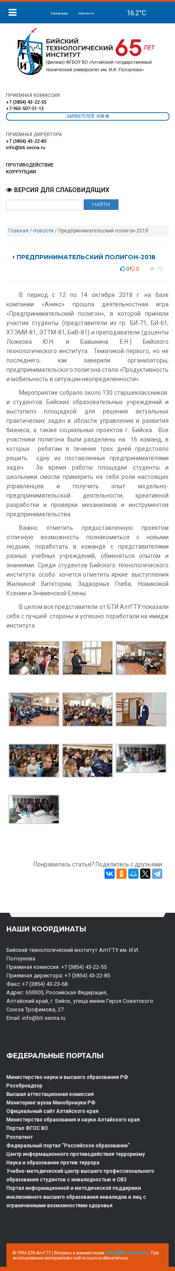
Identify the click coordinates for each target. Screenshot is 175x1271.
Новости (43, 231)
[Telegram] (157, 874)
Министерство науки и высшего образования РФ (67, 1077)
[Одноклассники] (121, 874)
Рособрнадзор (24, 1086)
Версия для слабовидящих (60, 190)
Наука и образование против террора (52, 1163)
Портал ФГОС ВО (27, 1128)
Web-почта (86, 13)
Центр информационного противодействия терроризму (75, 1154)
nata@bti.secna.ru (127, 1253)
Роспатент (19, 1137)
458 (100, 116)
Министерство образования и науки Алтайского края (73, 1120)
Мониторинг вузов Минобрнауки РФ (51, 1103)
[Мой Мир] (133, 874)
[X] (145, 874)
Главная (18, 231)
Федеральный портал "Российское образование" (68, 1146)
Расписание (59, 13)
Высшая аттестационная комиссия (50, 1094)
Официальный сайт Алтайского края (52, 1111)
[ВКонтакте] (109, 874)
